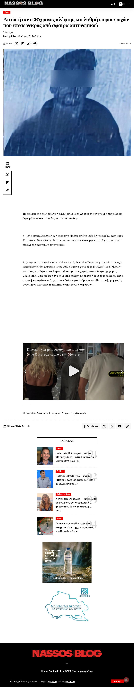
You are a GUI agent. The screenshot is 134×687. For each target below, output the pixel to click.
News (7, 12)
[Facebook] (67, 663)
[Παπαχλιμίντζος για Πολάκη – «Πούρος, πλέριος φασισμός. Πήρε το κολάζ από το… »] (45, 479)
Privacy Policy (50, 681)
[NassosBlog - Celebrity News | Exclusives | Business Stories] (23, 4)
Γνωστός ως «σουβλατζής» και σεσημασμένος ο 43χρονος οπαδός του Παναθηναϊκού (75, 527)
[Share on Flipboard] (22, 43)
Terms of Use (68, 681)
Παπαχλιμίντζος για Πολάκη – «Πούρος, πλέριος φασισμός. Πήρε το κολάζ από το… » (75, 479)
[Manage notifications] (126, 679)
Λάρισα (56, 413)
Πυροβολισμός (78, 413)
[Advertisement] (73, 183)
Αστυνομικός (44, 413)
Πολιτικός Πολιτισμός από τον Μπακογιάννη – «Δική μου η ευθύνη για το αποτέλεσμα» (76, 456)
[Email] (119, 426)
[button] (117, 681)
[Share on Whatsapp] (112, 426)
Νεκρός (65, 413)
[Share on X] (16, 43)
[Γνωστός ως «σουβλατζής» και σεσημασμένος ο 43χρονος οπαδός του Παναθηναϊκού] (45, 526)
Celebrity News (63, 494)
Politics (60, 471)
